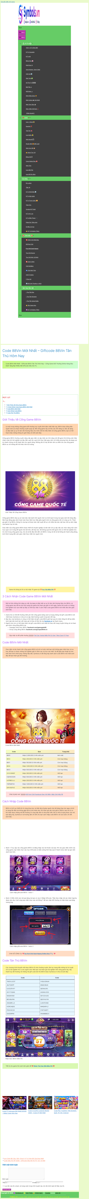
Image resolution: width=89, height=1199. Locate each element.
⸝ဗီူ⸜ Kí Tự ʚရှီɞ (27, 43)
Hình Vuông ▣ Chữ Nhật (33, 100)
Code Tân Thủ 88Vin (13, 413)
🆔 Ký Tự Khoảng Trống (32, 309)
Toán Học (28, 205)
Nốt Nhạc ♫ (29, 91)
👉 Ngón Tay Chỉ (30, 152)
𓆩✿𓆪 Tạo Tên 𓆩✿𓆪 (28, 288)
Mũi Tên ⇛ (29, 87)
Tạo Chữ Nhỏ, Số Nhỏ (32, 257)
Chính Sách (39, 1193)
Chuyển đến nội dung (8, 2)
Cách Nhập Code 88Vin (14, 411)
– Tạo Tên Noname (31, 296)
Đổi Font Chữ (29, 244)
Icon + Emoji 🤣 (30, 122)
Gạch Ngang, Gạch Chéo (33, 69)
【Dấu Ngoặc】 (30, 113)
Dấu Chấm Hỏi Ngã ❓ (32, 109)
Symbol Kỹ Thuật (31, 209)
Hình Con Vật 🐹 (30, 148)
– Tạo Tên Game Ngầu (32, 301)
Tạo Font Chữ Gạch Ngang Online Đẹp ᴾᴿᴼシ (38, 953)
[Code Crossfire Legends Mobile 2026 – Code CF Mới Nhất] (40, 1103)
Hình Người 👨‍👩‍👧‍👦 (30, 139)
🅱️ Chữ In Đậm (30, 261)
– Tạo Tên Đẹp (30, 292)
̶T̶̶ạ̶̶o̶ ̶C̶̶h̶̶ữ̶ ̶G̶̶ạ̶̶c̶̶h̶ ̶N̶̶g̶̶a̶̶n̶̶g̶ (32, 248)
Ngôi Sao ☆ (29, 65)
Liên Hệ (57, 1193)
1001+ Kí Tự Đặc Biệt (32, 47)
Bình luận (5, 1179)
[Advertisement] (44, 331)
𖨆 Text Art (28, 279)
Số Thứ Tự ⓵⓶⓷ (31, 82)
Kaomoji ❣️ (29, 126)
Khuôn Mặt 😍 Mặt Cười (32, 144)
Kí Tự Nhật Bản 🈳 (31, 192)
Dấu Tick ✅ (29, 78)
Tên (3, 1182)
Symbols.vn (19, 1193)
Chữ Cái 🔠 (29, 74)
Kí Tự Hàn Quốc (30, 196)
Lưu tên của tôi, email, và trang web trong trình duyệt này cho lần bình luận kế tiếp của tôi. (34, 1186)
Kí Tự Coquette (30, 52)
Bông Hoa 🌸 (29, 61)
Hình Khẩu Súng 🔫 (31, 96)
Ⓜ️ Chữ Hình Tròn (31, 270)
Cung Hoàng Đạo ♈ (31, 161)
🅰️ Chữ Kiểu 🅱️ (27, 235)
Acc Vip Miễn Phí (48, 589)
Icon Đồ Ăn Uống (30, 174)
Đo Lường (28, 183)
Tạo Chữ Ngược (30, 253)
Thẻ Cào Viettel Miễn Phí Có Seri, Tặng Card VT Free (51, 635)
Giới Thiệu (29, 1193)
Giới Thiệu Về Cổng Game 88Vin (17, 405)
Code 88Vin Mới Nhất (13, 409)
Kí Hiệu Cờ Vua (30, 227)
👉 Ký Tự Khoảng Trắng (32, 231)
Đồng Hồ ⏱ (29, 157)
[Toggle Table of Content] (4, 401)
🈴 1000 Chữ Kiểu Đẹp (32, 240)
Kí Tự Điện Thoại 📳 (31, 218)
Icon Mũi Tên (29, 170)
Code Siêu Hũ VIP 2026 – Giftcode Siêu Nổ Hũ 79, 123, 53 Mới (24, 1161)
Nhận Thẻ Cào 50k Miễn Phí (43, 1066)
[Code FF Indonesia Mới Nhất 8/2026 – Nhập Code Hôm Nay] (14, 1103)
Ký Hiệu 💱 (26, 179)
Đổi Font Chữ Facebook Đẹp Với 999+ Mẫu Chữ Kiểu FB (44, 794)
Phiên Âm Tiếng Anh (31, 222)
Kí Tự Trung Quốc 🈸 (32, 200)
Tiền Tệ (28, 187)
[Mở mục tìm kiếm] (20, 28)
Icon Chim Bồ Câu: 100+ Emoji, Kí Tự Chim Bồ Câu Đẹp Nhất (24, 1158)
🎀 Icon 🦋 (26, 118)
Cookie (47, 1193)
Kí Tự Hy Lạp (29, 213)
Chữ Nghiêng (29, 266)
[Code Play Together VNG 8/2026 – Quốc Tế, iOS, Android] (66, 1103)
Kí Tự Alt (28, 56)
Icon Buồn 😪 (29, 135)
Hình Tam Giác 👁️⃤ (31, 104)
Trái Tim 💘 (29, 130)
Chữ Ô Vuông (30, 275)
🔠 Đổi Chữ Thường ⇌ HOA (33, 283)
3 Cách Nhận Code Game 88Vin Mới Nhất (19, 407)
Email (34, 1182)
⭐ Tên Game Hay (31, 305)
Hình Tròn (28, 165)
